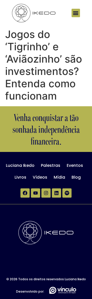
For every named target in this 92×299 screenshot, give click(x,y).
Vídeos (40, 177)
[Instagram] (46, 193)
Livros (20, 177)
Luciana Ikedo (20, 165)
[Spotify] (67, 193)
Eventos (75, 165)
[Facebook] (25, 193)
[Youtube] (35, 193)
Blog (76, 177)
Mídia (59, 177)
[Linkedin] (56, 193)
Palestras (50, 165)
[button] (76, 13)
